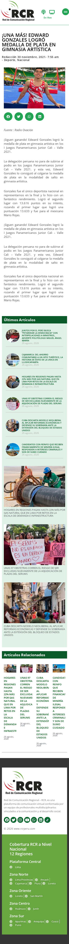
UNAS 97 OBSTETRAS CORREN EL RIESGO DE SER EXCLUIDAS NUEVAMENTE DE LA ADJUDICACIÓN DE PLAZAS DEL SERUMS (42, 401)
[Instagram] (20, 820)
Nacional (23, 60)
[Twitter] (13, 820)
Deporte (10, 60)
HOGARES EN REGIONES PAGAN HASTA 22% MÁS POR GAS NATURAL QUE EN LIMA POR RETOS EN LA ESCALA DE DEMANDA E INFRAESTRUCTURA (41, 380)
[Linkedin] (41, 820)
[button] (8, 116)
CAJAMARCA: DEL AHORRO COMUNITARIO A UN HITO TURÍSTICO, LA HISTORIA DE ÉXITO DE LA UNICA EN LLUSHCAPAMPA (42, 358)
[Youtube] (27, 820)
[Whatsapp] (34, 820)
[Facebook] (7, 820)
